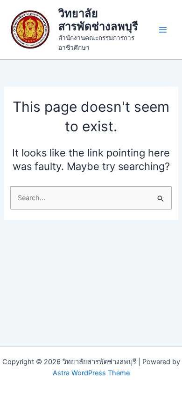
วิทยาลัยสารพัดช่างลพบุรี (98, 20)
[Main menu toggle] (163, 30)
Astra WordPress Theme (91, 373)
